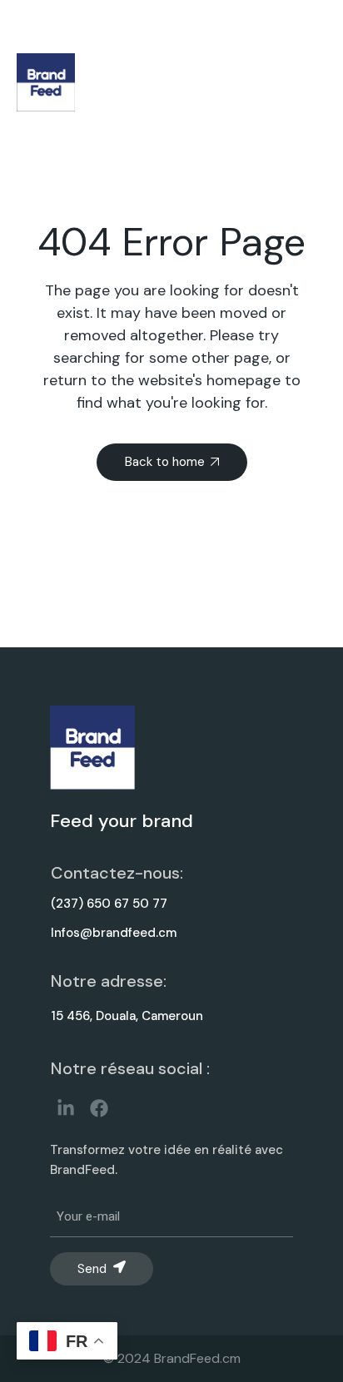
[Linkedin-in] (65, 1107)
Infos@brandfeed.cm (113, 932)
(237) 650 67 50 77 (109, 903)
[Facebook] (98, 1107)
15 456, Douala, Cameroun (127, 1016)
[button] (289, 83)
